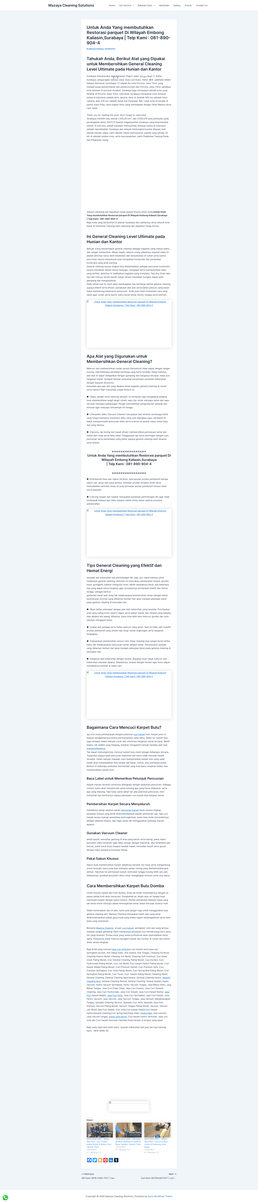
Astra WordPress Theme (160, 1196)
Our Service (125, 5)
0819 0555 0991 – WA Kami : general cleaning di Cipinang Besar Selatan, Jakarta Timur (128, 1141)
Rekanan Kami (145, 5)
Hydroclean (146, 1013)
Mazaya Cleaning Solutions (71, 5)
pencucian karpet (130, 810)
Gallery (177, 5)
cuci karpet (139, 734)
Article (188, 5)
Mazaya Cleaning (105, 928)
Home (112, 5)
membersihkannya (96, 748)
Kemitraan (164, 5)
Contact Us (201, 5)
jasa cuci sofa (119, 949)
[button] (132, 5)
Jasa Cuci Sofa (114, 995)
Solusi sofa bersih (118, 1016)
